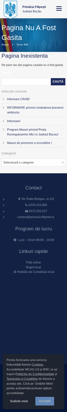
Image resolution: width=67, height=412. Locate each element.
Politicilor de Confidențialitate (34, 374)
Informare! (13, 121)
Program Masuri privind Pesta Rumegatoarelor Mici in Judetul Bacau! (32, 132)
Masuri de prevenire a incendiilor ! (29, 142)
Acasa (5, 44)
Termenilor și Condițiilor (22, 378)
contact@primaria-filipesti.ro (35, 217)
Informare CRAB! (18, 99)
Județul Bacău (34, 9)
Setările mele (19, 401)
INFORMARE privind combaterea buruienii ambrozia (35, 110)
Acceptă (45, 401)
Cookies (37, 364)
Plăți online (33, 262)
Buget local (33, 267)
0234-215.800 (38, 205)
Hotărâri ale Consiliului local (35, 271)
